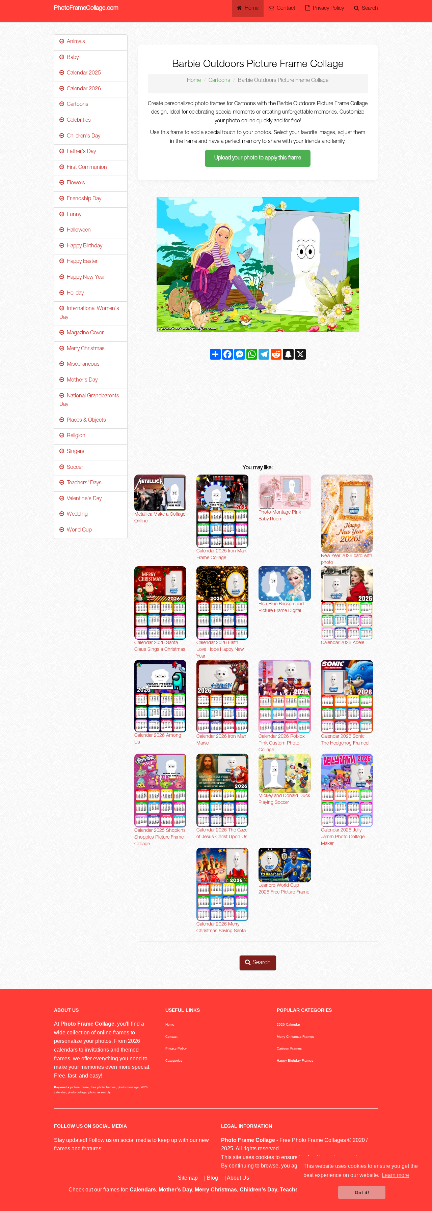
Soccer (73, 468)
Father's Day (80, 152)
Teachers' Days (83, 483)
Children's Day (82, 136)
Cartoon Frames (289, 1048)
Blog (212, 1178)
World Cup (78, 530)
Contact (284, 8)
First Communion (85, 168)
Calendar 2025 (82, 73)
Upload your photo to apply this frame (257, 158)
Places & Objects (85, 420)
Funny (72, 215)
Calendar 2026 (82, 89)
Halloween (77, 230)
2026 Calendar (288, 1024)
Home (250, 8)
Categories (173, 1060)
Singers (74, 452)
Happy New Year (84, 277)
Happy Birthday (83, 246)
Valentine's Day (83, 499)
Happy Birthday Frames (295, 1060)
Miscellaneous (82, 364)
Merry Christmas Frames (295, 1036)
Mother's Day (81, 380)
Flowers (74, 183)
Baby (71, 58)
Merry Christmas (84, 349)
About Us (238, 1178)
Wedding (76, 514)
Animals (74, 42)
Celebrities (77, 120)
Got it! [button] (362, 1192)
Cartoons (219, 81)
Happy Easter (81, 262)
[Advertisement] (258, 413)
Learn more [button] (395, 1175)
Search (368, 8)
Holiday (74, 293)
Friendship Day (82, 199)
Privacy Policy (327, 8)
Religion (74, 436)
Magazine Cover (84, 333)
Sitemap (188, 1178)
